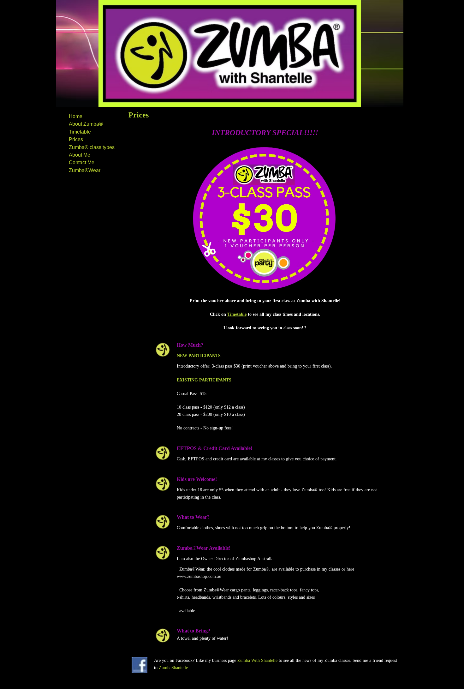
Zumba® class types (92, 147)
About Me (79, 155)
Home (75, 116)
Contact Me (81, 162)
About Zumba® (86, 124)
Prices (76, 139)
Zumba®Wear (84, 170)
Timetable (80, 132)
